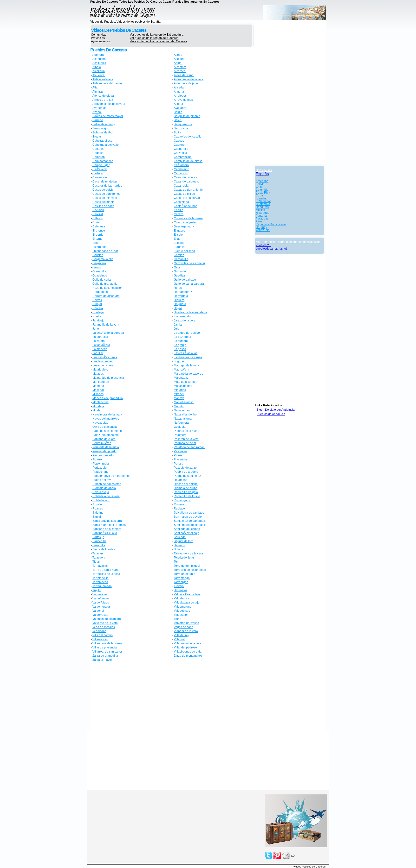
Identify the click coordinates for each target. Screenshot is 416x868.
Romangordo (182, 500)
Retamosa (180, 480)
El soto (178, 234)
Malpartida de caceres (188, 373)
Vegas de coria (183, 627)
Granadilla (99, 271)
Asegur (178, 104)
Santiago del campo (187, 529)
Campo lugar (101, 165)
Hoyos (178, 308)
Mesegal (98, 390)
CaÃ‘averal (99, 169)
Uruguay (261, 227)
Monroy (179, 398)
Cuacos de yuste (185, 222)
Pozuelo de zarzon (186, 467)
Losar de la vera (103, 365)
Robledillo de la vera (106, 496)
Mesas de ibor (183, 386)
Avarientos (99, 108)
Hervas (97, 300)
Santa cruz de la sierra (107, 520)
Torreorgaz (181, 582)
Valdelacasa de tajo (187, 602)
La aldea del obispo (187, 332)
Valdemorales (101, 606)
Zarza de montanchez (188, 655)
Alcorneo (180, 71)
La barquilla (100, 337)
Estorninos (99, 247)
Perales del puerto (104, 451)
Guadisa (179, 275)
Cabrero (179, 144)
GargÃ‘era (99, 263)
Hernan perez (183, 292)
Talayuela (98, 557)
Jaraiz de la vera (184, 320)
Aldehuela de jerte (186, 83)
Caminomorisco (102, 161)
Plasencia (180, 459)
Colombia (262, 189)
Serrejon (179, 545)
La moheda (99, 349)
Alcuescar (98, 75)
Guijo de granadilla (104, 283)
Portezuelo (99, 467)
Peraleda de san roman (189, 447)
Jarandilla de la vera (105, 324)
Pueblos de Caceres (108, 49)
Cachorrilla (181, 149)
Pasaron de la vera (186, 439)
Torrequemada (102, 586)
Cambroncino (183, 157)
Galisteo (97, 255)
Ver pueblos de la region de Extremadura (156, 34)
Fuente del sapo (184, 251)
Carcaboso (181, 173)
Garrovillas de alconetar (189, 263)
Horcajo (97, 308)
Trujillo (96, 590)
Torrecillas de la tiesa (106, 574)
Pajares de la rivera (186, 431)
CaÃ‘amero (181, 165)
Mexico (260, 210)
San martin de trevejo (188, 516)
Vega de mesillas (103, 627)
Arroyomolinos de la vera (108, 104)
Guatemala (263, 204)
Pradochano (100, 471)
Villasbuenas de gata (188, 651)
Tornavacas (100, 565)
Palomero (180, 435)
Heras (178, 287)
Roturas (179, 504)
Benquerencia (183, 124)
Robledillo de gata (186, 492)
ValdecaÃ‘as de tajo (187, 594)
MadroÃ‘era (181, 369)
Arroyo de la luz (102, 99)
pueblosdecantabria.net (271, 248)
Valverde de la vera (105, 623)
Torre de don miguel (187, 565)
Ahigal (178, 63)
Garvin (96, 267)
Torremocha (100, 582)
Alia (95, 87)
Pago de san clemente (107, 431)
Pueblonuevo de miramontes (111, 476)
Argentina (262, 181)
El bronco (98, 230)
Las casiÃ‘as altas (185, 353)
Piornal (178, 455)
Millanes (98, 394)
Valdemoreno (182, 606)
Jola (176, 328)
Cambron (98, 157)
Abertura (98, 55)
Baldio (178, 112)
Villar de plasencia (104, 647)
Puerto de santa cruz (187, 476)
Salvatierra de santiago (189, 512)
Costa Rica (263, 192)
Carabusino (181, 169)
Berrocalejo (100, 128)
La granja (180, 345)
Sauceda (180, 537)
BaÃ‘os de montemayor (107, 116)
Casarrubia (181, 185)
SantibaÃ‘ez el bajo (186, 533)
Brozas (97, 136)
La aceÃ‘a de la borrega (108, 332)
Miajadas (180, 390)
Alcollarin (98, 71)
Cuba (259, 195)
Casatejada (181, 202)
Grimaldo (180, 271)
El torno (97, 238)
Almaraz (97, 91)
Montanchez (100, 402)
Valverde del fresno (186, 623)
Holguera (180, 304)
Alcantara (180, 67)
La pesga (180, 349)
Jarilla (178, 324)
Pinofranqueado (103, 455)
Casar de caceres (185, 177)
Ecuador (261, 198)
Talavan (97, 553)
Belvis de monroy (103, 124)
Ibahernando (182, 316)
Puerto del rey (101, 480)
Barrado (97, 120)
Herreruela (181, 296)
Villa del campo (102, 635)
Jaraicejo (98, 320)
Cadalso (98, 153)
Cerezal (97, 214)
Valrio (177, 619)
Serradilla (98, 545)
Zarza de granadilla (105, 655)
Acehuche (99, 59)
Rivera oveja (100, 492)
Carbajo (97, 173)
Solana (178, 549)
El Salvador (263, 201)
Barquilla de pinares (187, 116)
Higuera (179, 300)
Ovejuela (180, 426)
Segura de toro (183, 541)
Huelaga (98, 312)
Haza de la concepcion (107, 287)
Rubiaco (179, 508)
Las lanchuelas (102, 361)
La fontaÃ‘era (101, 345)
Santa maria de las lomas (109, 525)
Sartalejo (98, 537)
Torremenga (182, 578)
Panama (261, 215)
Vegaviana (99, 631)
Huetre (96, 316)
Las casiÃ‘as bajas (104, 357)
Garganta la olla (102, 259)
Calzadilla (180, 153)
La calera (98, 341)
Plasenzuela (100, 463)
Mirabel (179, 394)
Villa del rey (181, 635)
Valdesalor (181, 614)
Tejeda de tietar (184, 557)
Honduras (262, 207)
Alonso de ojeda (103, 95)
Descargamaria (184, 226)
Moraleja (98, 406)
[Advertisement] (131, 697)
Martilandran (100, 382)
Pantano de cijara (104, 439)
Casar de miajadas (104, 181)
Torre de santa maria (105, 570)
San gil (97, 516)
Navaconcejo (182, 410)
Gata (177, 267)
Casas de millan (184, 193)
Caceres (98, 149)
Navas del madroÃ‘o (105, 418)
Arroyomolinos (183, 99)
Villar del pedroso (185, 647)
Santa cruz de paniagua (189, 520)
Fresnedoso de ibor (105, 251)
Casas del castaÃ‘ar (187, 198)
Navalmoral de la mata (107, 414)
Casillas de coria (103, 206)
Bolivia (260, 184)
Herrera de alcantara (106, 296)
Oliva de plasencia (104, 426)
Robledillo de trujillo (187, 496)
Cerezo (178, 214)
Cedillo (178, 210)
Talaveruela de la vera (188, 553)
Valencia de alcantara (106, 619)
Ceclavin (98, 210)
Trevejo (179, 586)
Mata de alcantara (185, 382)
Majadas (98, 373)
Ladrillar (97, 353)
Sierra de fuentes (103, 549)
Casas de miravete (104, 198)
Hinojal (97, 304)
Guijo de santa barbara (189, 283)
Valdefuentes (101, 598)
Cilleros (97, 218)
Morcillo (179, 406)
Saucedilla (99, 541)
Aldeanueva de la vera (188, 79)
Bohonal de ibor (102, 132)
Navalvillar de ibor (186, 414)
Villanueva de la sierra (107, 643)
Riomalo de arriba (185, 488)
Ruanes (97, 508)
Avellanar (180, 108)
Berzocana (181, 128)
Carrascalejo (100, 177)
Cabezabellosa (102, 140)
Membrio (98, 386)
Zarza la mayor (102, 659)
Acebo (178, 55)
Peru (259, 221)
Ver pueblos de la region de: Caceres (154, 38)
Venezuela (263, 230)
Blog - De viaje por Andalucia (276, 409)
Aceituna (179, 59)
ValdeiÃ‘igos (100, 602)
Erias (95, 243)
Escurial (179, 243)
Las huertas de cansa (188, 357)
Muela (96, 410)
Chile (259, 187)
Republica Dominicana (271, 224)
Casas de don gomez (106, 193)
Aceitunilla (99, 63)
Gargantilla (181, 259)
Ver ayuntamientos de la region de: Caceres (158, 41)
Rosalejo (98, 504)
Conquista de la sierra (188, 218)
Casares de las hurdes (107, 185)
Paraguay (262, 218)
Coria (96, 222)
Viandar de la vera (186, 631)
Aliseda (179, 87)
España (262, 174)
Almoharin (180, 91)
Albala (96, 67)
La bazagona (182, 337)
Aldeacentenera (102, 79)
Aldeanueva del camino (108, 83)
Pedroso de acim (185, 443)
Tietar (96, 561)
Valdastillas (99, 594)
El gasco (179, 230)
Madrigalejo (100, 369)
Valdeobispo (182, 610)
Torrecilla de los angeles (190, 570)
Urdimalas (180, 590)
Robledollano (101, 500)
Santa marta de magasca (190, 525)
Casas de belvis (102, 189)
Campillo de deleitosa (188, 161)
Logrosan (180, 361)
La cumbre (181, 341)
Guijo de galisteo (185, 279)
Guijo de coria (101, 279)
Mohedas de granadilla (107, 398)
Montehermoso (184, 402)
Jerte (95, 328)
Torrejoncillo (100, 578)
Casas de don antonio (188, 189)
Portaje (178, 463)
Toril (176, 561)
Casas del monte (103, 202)
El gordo (98, 234)
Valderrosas (100, 614)
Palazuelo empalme (105, 435)
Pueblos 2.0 (263, 245)
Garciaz (179, 255)
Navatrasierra (183, 418)
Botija (177, 132)
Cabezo (179, 140)
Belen (178, 120)
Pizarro (97, 459)
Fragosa (179, 247)
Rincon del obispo (186, 484)
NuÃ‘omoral (181, 422)
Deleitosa (98, 226)
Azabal (97, 112)
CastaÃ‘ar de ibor (185, 206)
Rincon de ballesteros (106, 484)
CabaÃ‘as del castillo (188, 136)
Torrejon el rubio (184, 574)
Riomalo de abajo (104, 488)
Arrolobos (180, 95)
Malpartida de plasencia (108, 377)
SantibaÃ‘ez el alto (104, 533)
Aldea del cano (184, 75)
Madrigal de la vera (186, 365)
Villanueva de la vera (188, 643)
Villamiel (179, 639)
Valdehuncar (182, 598)
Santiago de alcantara (106, 529)
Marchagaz (181, 377)
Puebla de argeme (186, 471)
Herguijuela (100, 292)
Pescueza (180, 451)
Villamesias (100, 639)
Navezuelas (100, 422)
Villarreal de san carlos (107, 651)
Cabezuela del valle (105, 144)
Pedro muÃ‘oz (101, 443)
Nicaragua (262, 212)
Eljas (177, 238)
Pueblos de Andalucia (271, 414)
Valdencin (98, 610)
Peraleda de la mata (105, 447)
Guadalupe (99, 275)
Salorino (98, 512)
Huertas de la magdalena (190, 312)
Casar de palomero (186, 181)
